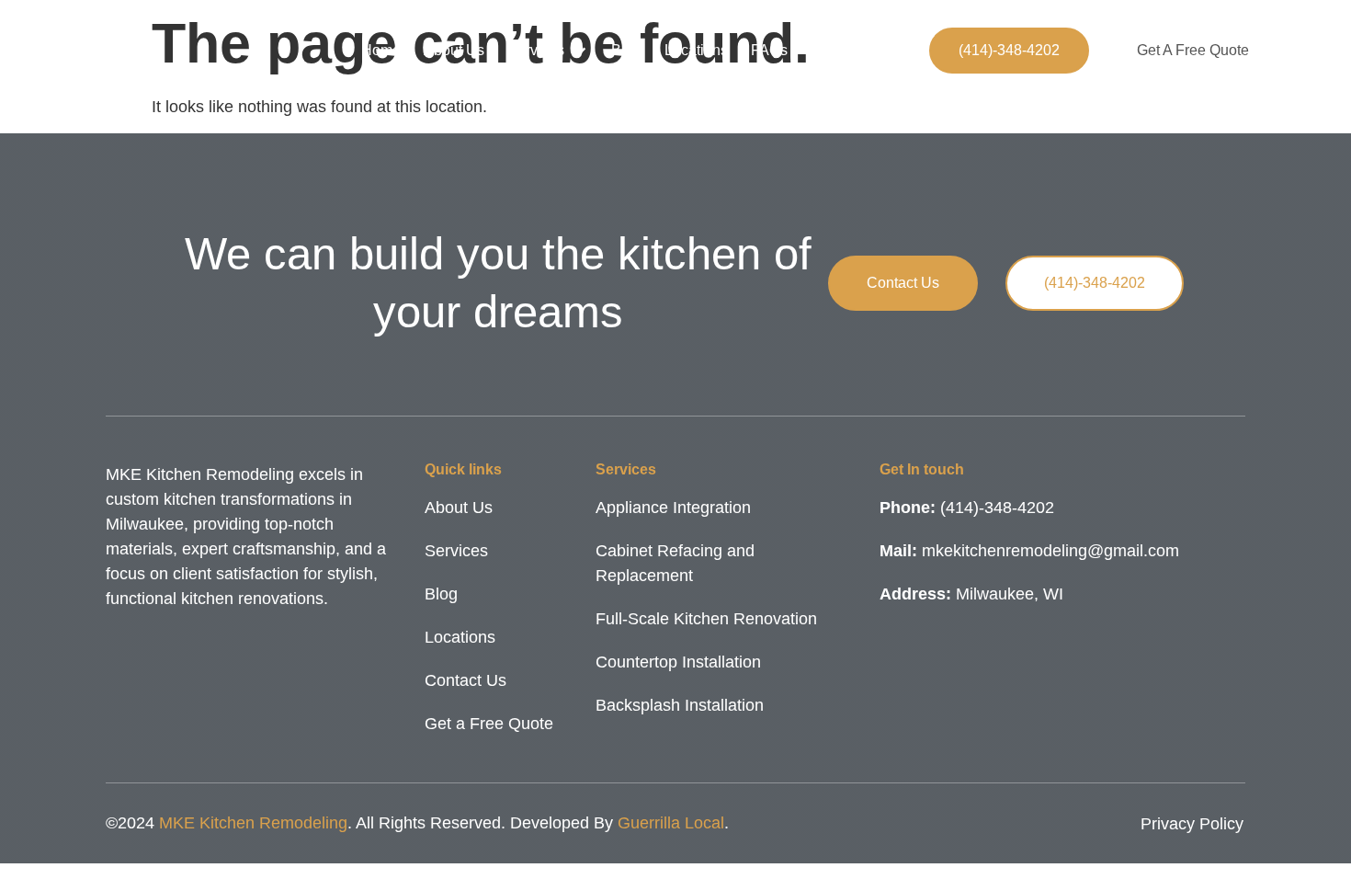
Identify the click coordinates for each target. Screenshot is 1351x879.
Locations (696, 50)
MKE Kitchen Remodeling (253, 823)
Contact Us (847, 50)
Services (535, 50)
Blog (626, 50)
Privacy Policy (1192, 824)
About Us (454, 50)
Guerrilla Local (671, 823)
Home (381, 50)
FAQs (769, 50)
